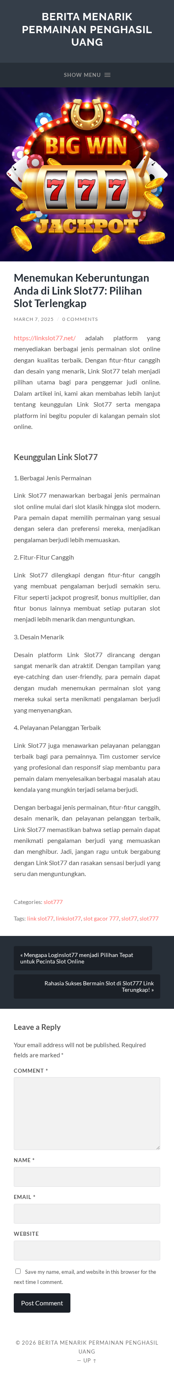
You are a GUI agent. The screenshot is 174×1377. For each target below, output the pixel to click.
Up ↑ (90, 1360)
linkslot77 (68, 918)
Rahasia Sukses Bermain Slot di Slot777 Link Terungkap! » (99, 986)
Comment (31, 1070)
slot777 (53, 902)
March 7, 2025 (34, 319)
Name (24, 1160)
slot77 (129, 918)
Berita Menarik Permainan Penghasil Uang (87, 29)
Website (26, 1234)
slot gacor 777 (101, 918)
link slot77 (40, 918)
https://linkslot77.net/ (45, 338)
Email (25, 1197)
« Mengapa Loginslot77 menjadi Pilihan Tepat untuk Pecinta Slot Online (76, 958)
